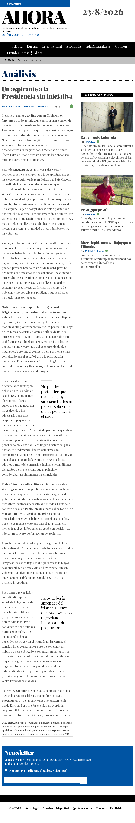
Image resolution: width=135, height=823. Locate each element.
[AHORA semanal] (39, 17)
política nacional (22, 730)
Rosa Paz (90, 141)
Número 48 (42, 106)
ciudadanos (33, 722)
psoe (23, 722)
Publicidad (117, 808)
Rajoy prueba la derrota (98, 137)
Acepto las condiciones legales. (31, 770)
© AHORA (15, 808)
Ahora (38, 53)
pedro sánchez (43, 726)
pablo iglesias (26, 726)
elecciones (33, 734)
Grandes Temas (18, 53)
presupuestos (61, 730)
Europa (32, 46)
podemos (46, 722)
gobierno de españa (14, 734)
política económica (42, 730)
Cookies (48, 808)
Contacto (32, 35)
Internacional (52, 46)
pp (17, 722)
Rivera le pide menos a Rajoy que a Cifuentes (106, 244)
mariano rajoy (61, 726)
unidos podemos (62, 722)
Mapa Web (62, 808)
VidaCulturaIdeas (98, 46)
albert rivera (10, 726)
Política (17, 46)
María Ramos (11, 106)
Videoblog (36, 60)
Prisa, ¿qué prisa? (94, 209)
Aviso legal (60, 770)
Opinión (121, 46)
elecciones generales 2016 (54, 734)
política (7, 730)
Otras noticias (99, 95)
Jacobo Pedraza (94, 251)
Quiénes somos (12, 35)
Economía (73, 46)
